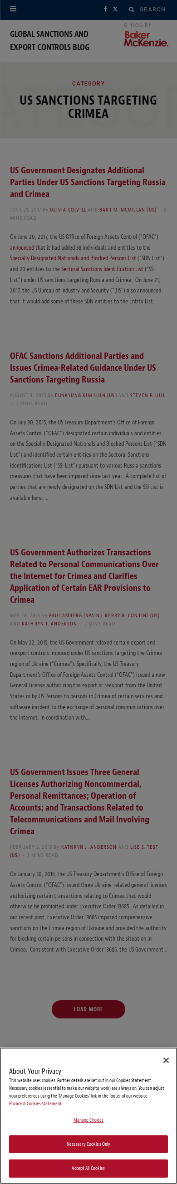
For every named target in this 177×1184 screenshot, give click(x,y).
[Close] (166, 1060)
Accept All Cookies (88, 1168)
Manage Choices (89, 1120)
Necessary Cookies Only (89, 1144)
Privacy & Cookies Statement (35, 1103)
